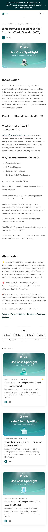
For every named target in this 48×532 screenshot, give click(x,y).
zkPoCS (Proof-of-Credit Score (15, 135)
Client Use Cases (8, 24)
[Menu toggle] (44, 14)
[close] (45, 5)
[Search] (40, 14)
